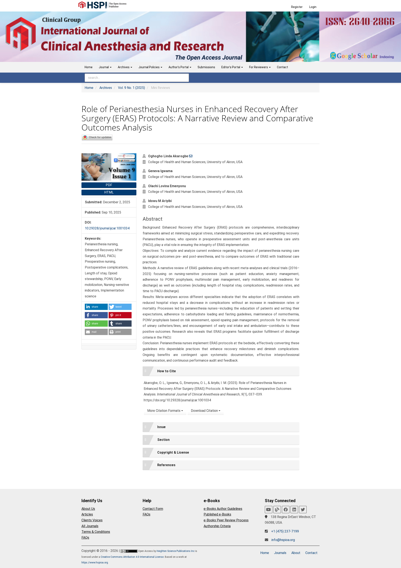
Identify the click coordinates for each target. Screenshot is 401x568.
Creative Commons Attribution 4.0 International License (132, 556)
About (295, 553)
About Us (88, 509)
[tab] (221, 371)
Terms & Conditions (95, 532)
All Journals (89, 526)
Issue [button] (161, 427)
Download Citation (205, 411)
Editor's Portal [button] (231, 67)
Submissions (206, 67)
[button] (96, 307)
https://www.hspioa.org (94, 562)
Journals (280, 553)
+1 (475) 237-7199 (285, 531)
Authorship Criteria (217, 526)
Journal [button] (104, 67)
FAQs (85, 538)
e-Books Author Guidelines (223, 509)
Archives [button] (124, 67)
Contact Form (153, 509)
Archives (105, 88)
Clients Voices (92, 520)
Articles (87, 514)
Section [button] (163, 440)
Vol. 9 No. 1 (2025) (131, 88)
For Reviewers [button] (259, 67)
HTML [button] (109, 192)
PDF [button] (109, 185)
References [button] (166, 465)
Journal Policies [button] (149, 67)
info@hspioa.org (283, 540)
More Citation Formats (164, 411)
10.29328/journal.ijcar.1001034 (107, 228)
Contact (282, 67)
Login (312, 7)
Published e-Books (217, 514)
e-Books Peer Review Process (226, 520)
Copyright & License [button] (173, 452)
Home (89, 67)
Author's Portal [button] (179, 67)
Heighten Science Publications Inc (175, 551)
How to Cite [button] (166, 371)
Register (297, 7)
